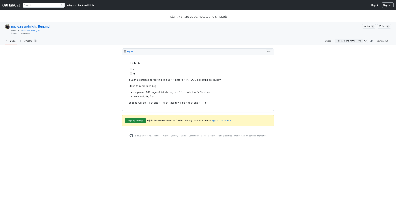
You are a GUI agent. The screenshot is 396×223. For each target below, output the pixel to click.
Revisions (29, 40)
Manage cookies (224, 136)
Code (12, 40)
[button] (365, 41)
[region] (198, 83)
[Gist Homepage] (11, 5)
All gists (71, 5)
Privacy (165, 136)
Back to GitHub (86, 5)
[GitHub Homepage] (131, 136)
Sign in (375, 5)
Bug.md (44, 26)
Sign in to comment (221, 120)
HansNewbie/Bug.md (31, 30)
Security (174, 136)
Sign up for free (135, 120)
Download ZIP (383, 41)
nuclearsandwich (23, 26)
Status (183, 136)
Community (194, 136)
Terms (156, 136)
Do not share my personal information (250, 136)
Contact (211, 136)
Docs (203, 136)
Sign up (387, 5)
